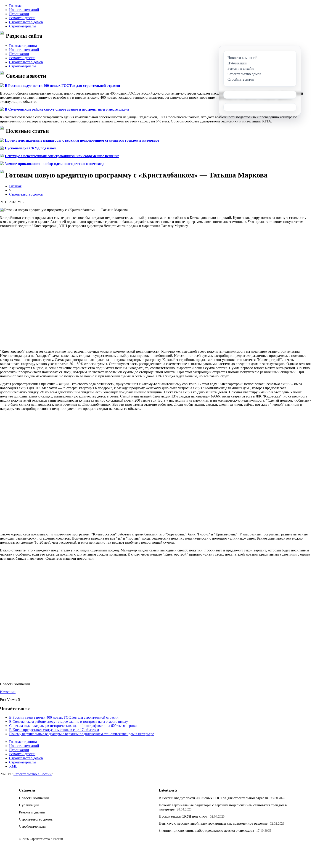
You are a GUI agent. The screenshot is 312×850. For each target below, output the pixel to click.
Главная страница (23, 46)
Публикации (19, 14)
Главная (15, 6)
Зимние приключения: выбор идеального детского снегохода (54, 164)
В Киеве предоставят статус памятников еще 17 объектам (54, 730)
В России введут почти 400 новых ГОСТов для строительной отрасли (62, 85)
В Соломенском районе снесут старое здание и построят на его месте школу (67, 109)
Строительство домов (26, 22)
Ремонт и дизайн (22, 18)
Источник (8, 692)
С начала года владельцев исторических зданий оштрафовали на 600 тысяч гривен (73, 726)
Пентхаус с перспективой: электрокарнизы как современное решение (62, 156)
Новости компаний (24, 10)
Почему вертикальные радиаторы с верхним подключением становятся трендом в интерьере (82, 140)
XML (13, 766)
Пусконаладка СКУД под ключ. (31, 148)
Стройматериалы (22, 26)
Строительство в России (32, 774)
